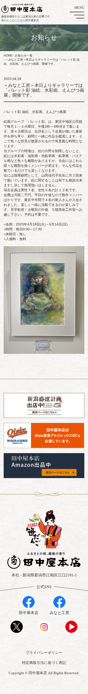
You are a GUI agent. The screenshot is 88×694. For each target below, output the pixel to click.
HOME (8, 55)
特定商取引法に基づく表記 (44, 663)
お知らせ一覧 (24, 55)
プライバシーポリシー (44, 653)
